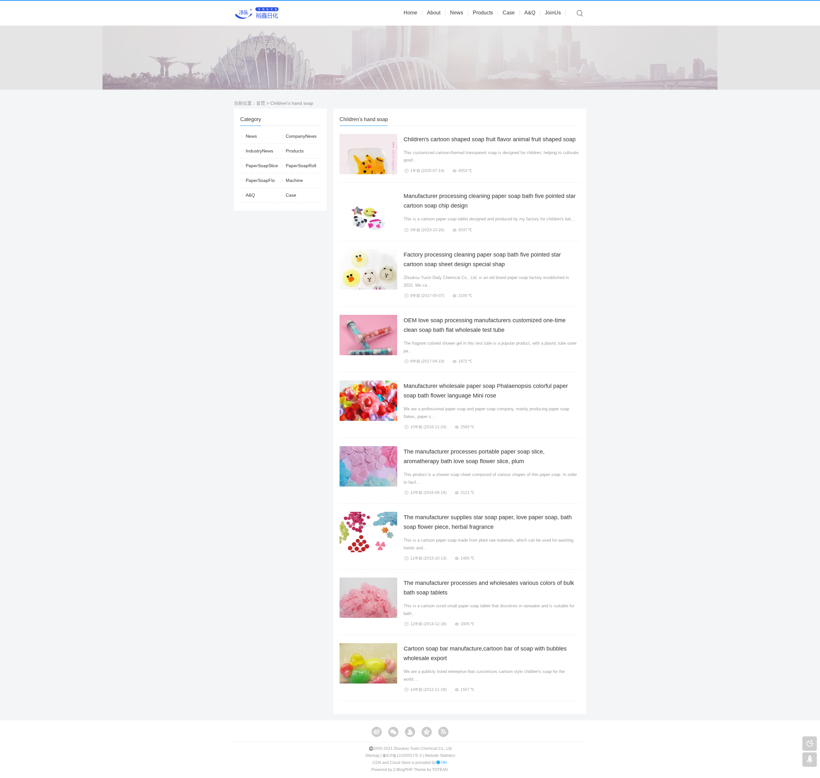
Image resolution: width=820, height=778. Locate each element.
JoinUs (553, 12)
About (433, 12)
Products (483, 12)
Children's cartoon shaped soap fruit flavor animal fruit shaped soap (490, 139)
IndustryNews (259, 150)
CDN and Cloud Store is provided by (404, 762)
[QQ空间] (427, 732)
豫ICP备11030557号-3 (402, 755)
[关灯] (809, 743)
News (456, 12)
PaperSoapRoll (301, 165)
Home (410, 12)
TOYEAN (440, 769)
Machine (294, 180)
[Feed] (443, 732)
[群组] (410, 732)
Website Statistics (440, 755)
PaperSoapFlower (264, 180)
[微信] (393, 732)
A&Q (529, 12)
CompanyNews (301, 136)
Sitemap (372, 755)
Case (509, 12)
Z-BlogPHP (402, 769)
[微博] (377, 732)
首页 (260, 103)
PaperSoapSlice (262, 165)
